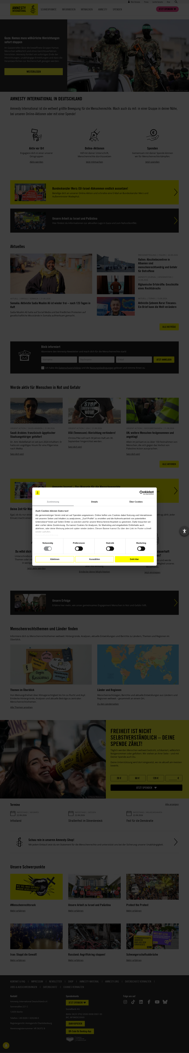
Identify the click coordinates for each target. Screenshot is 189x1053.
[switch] (79, 548)
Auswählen (94, 559)
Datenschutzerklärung (46, 535)
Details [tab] (94, 502)
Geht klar (134, 559)
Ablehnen (54, 559)
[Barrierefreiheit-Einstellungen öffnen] (184, 531)
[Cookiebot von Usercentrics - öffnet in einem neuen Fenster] (142, 493)
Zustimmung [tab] (53, 502)
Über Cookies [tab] (136, 502)
